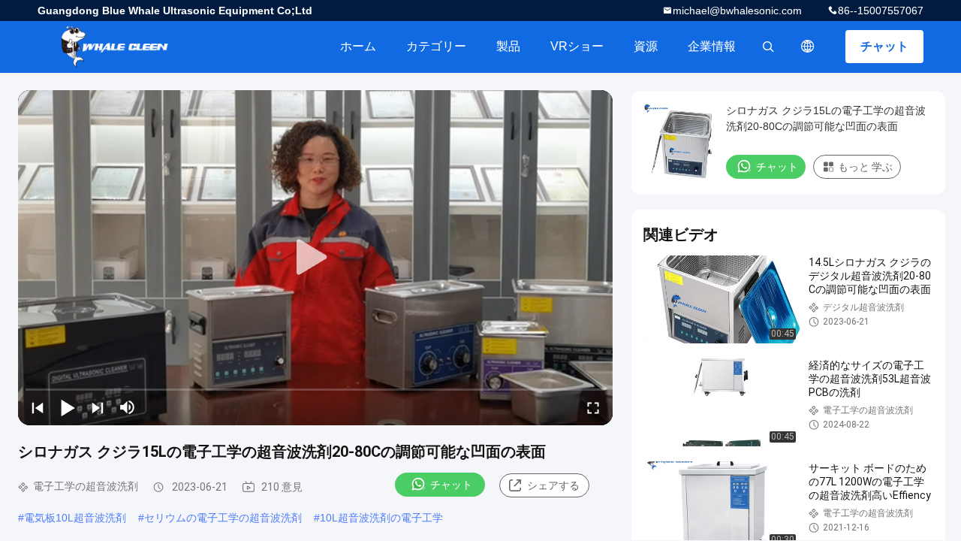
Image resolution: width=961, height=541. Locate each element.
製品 (508, 46)
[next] (98, 407)
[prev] (38, 407)
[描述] (807, 46)
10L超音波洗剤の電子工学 (381, 518)
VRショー (577, 46)
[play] (315, 258)
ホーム (358, 46)
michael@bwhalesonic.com (737, 11)
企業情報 (712, 46)
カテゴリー (436, 46)
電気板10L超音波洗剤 (75, 518)
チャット (884, 46)
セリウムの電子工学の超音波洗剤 (223, 518)
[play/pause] (68, 407)
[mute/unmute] (128, 407)
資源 (646, 46)
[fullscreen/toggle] (593, 407)
